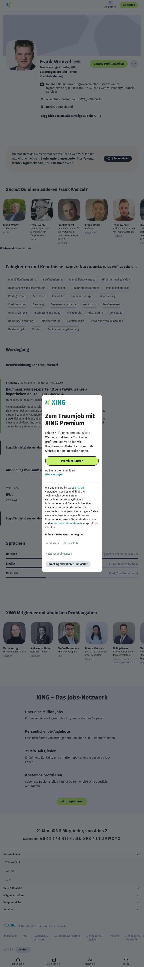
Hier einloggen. (54, 474)
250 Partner (79, 487)
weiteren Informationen (67, 523)
